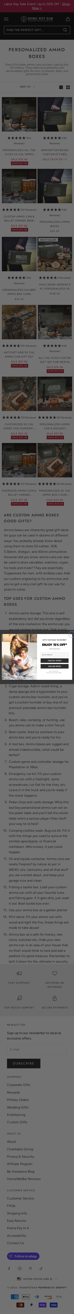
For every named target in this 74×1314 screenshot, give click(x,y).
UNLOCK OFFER (54, 660)
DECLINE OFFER (54, 666)
